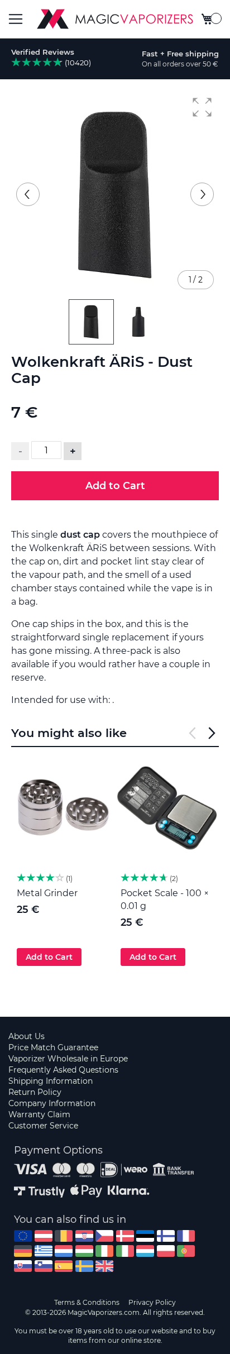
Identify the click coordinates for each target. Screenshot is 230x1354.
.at (43, 1236)
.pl (166, 1251)
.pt (186, 1251)
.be (64, 1236)
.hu (84, 1251)
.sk (23, 1266)
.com (23, 1236)
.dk (125, 1236)
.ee (145, 1236)
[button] (202, 107)
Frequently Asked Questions (63, 1070)
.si (43, 1266)
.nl (64, 1251)
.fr (186, 1236)
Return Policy (34, 1092)
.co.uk (104, 1266)
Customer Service (43, 1126)
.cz (104, 1236)
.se (84, 1266)
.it (125, 1251)
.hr (84, 1236)
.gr (43, 1251)
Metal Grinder (47, 893)
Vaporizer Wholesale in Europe (68, 1059)
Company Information (51, 1103)
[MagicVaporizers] (115, 19)
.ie (104, 1251)
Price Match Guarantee (53, 1047)
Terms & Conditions (86, 1302)
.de (23, 1251)
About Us (26, 1036)
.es (64, 1266)
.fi (166, 1236)
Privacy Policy (152, 1302)
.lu (145, 1251)
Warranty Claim (39, 1114)
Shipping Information (50, 1081)
